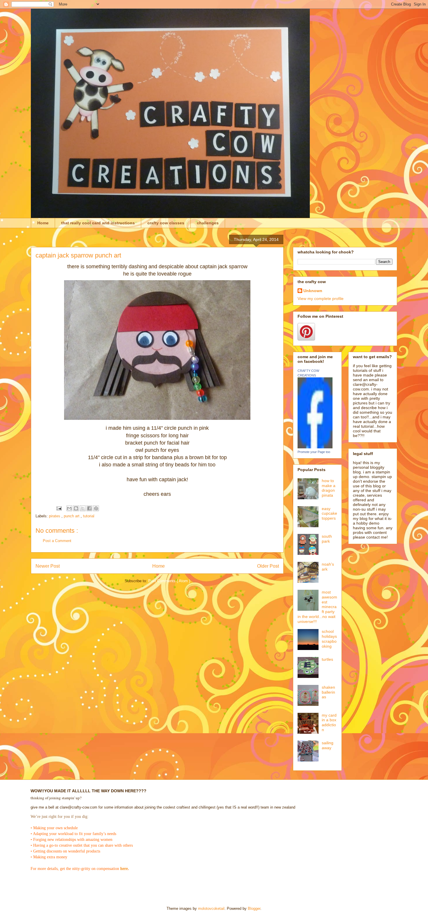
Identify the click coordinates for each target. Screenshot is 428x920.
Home (43, 223)
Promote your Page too (314, 452)
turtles (327, 659)
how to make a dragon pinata (328, 488)
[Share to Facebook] (89, 508)
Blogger (254, 908)
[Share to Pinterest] (96, 508)
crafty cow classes (165, 223)
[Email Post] (58, 508)
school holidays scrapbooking (329, 638)
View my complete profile (321, 298)
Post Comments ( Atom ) (169, 581)
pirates (55, 516)
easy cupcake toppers (329, 513)
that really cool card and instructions (98, 223)
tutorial (88, 516)
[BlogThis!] (76, 508)
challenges (208, 223)
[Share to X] (83, 508)
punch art (72, 516)
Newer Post (48, 566)
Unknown (312, 290)
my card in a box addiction (329, 722)
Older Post (268, 566)
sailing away (327, 745)
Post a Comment (57, 541)
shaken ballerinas (328, 692)
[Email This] (69, 508)
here (124, 868)
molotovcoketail (211, 908)
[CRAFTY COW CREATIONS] (315, 447)
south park (327, 539)
